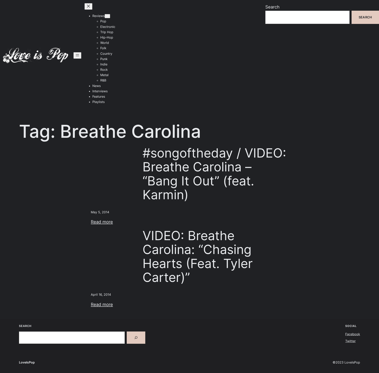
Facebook (352, 334)
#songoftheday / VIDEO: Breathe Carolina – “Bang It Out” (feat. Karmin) (214, 174)
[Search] (136, 337)
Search (272, 6)
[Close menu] (88, 6)
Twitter (350, 341)
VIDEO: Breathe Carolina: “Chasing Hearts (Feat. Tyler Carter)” (198, 256)
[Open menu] (77, 55)
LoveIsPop (27, 362)
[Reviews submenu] (107, 16)
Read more (102, 221)
